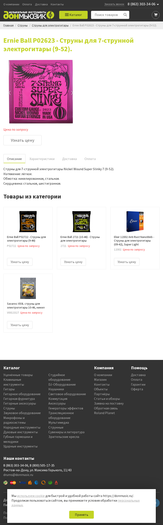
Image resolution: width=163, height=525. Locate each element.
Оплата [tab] (90, 159)
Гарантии (138, 384)
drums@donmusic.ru (18, 475)
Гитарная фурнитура (19, 398)
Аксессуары (57, 403)
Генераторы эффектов (65, 408)
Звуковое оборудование (22, 413)
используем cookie (31, 496)
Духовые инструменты (20, 432)
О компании (11, 4)
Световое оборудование (67, 394)
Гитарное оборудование (22, 394)
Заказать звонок (114, 4)
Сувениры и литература (66, 432)
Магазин (100, 379)
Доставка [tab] (69, 159)
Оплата (27, 4)
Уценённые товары (18, 375)
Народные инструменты (21, 427)
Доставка (41, 4)
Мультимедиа (58, 422)
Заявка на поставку (109, 403)
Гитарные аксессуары (19, 403)
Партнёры (102, 394)
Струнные (55, 427)
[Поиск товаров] (125, 15)
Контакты (57, 4)
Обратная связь (106, 408)
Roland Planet (104, 413)
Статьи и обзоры (107, 398)
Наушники (56, 389)
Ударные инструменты (20, 446)
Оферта (137, 389)
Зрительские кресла (63, 436)
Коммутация (57, 398)
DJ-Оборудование (62, 384)
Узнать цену (22, 140)
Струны (9, 408)
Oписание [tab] (14, 159)
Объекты (101, 389)
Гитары (9, 389)
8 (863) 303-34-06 (141, 4)
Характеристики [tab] (42, 159)
